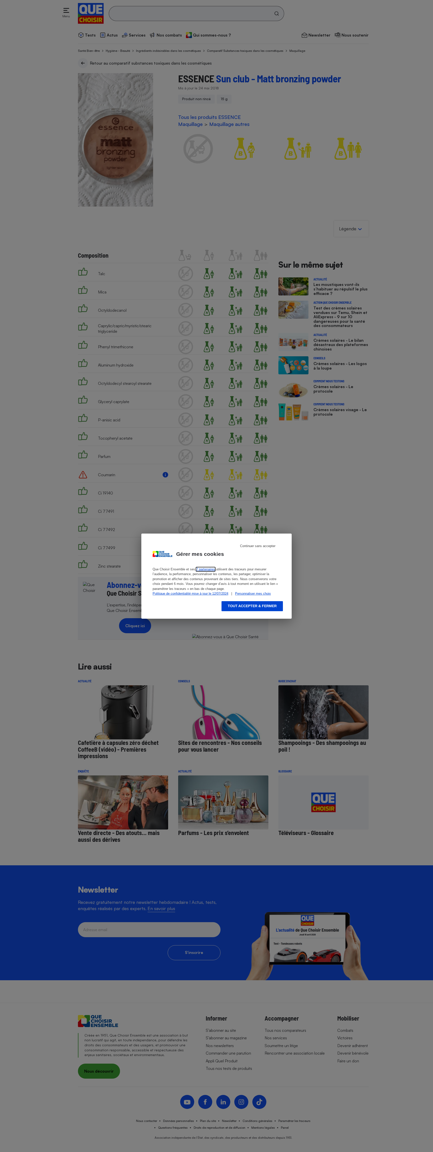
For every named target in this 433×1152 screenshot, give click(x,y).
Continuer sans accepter (257, 546)
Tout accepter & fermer (252, 606)
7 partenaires (205, 569)
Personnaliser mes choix (253, 593)
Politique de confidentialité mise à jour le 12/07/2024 (190, 593)
